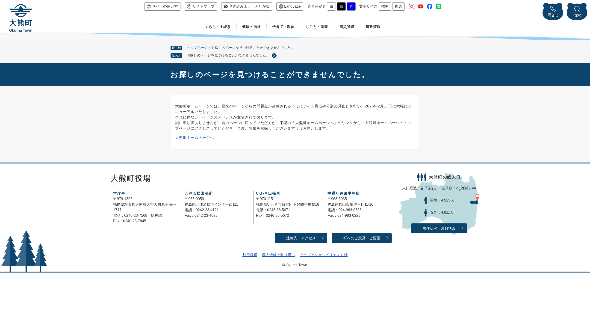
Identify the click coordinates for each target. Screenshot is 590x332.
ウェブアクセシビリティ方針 (324, 255)
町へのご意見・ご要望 (361, 238)
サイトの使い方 (165, 6)
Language (292, 6)
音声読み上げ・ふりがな (249, 6)
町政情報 (373, 27)
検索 (577, 15)
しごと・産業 (317, 27)
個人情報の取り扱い (278, 255)
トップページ (197, 48)
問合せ (552, 15)
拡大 (398, 6)
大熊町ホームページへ (194, 137)
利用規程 (249, 255)
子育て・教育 (283, 27)
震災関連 (346, 27)
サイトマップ (203, 6)
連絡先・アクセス (301, 238)
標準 (385, 6)
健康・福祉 (251, 27)
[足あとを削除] (274, 55)
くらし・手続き (218, 27)
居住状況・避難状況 (439, 228)
